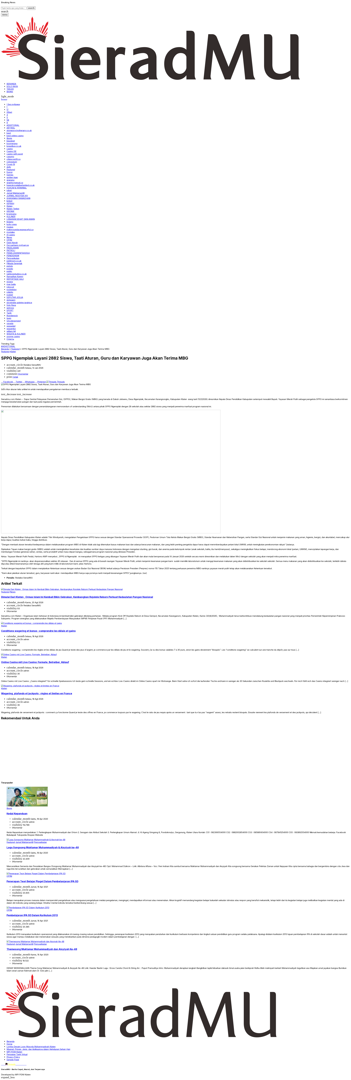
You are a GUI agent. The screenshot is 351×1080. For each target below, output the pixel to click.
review (10, 281)
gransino (11, 180)
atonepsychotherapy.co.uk (19, 130)
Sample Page (13, 1059)
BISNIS (10, 91)
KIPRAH (10, 203)
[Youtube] (17, 1064)
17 (8, 109)
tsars (9, 318)
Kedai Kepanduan (17, 813)
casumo (10, 156)
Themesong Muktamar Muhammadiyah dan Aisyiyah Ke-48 (42, 949)
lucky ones (12, 224)
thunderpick (12, 315)
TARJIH (10, 89)
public (9, 271)
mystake (11, 232)
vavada (10, 323)
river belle (11, 284)
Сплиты (10, 339)
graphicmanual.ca (15, 182)
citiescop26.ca (13, 159)
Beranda (10, 1041)
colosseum (12, 161)
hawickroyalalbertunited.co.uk (21, 185)
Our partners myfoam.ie (18, 245)
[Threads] (10, 1064)
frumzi (9, 172)
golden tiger (12, 177)
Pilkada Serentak (14, 263)
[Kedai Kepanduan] (27, 805)
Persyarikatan (13, 258)
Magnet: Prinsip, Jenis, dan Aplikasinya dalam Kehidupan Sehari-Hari (38, 1049)
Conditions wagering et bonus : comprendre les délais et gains (38, 630)
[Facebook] (2, 1064)
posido (10, 268)
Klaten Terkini (13, 208)
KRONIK (10, 211)
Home (9, 1044)
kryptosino (11, 214)
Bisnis (9, 138)
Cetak (15, 377)
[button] (31, 8)
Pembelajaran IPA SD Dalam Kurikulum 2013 (32, 915)
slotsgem (11, 300)
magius (10, 227)
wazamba (11, 328)
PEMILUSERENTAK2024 (18, 253)
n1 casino (11, 234)
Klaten (9, 206)
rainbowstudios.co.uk (17, 274)
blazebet (11, 141)
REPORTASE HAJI (15, 279)
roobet (10, 294)
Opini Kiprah (12, 242)
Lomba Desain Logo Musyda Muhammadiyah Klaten (31, 1046)
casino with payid (15, 154)
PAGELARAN (13, 247)
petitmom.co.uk (14, 261)
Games (10, 174)
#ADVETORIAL (8, 346)
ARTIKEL (11, 128)
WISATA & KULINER (16, 334)
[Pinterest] (25, 1064)
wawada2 (11, 326)
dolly (9, 167)
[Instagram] (4, 1064)
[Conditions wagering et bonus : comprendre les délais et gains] (31, 623)
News (9, 237)
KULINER (11, 216)
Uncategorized (14, 321)
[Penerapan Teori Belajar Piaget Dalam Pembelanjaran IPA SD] (36, 873)
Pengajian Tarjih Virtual (17, 1054)
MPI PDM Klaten (14, 1051)
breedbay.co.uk (14, 146)
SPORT (10, 310)
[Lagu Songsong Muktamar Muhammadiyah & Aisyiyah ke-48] (36, 839)
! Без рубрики (13, 104)
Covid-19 (11, 164)
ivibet (9, 190)
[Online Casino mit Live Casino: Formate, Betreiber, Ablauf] (29, 654)
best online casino (15, 135)
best (9, 133)
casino (10, 148)
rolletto (10, 292)
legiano (10, 221)
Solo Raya (11, 305)
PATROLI (11, 250)
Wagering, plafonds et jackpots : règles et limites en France (36, 693)
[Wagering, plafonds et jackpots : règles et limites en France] (30, 685)
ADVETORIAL (13, 125)
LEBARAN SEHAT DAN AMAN (21, 219)
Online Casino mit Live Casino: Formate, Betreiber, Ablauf (35, 662)
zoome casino (13, 336)
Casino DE (11, 151)
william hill (11, 331)
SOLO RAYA (12, 86)
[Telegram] (24, 1064)
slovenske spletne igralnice (19, 302)
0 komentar (23, 374)
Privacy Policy (13, 1057)
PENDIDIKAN (13, 255)
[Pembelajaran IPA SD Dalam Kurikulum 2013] (28, 907)
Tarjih (9, 313)
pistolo (10, 266)
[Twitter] (19, 1064)
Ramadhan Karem (15, 276)
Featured (11, 169)
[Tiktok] (21, 1064)
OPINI (9, 240)
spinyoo (10, 307)
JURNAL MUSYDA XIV (17, 195)
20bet (9, 112)
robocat (10, 287)
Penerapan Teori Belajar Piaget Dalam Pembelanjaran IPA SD (42, 881)
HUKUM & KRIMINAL (17, 188)
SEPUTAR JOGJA (15, 297)
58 (8, 120)
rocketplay (12, 289)
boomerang (12, 143)
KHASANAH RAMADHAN (18, 198)
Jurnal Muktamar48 (16, 193)
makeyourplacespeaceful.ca (20, 229)
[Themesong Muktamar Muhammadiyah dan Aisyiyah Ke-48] (35, 941)
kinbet (9, 201)
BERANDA (11, 83)
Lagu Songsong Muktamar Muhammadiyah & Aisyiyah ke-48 (43, 847)
